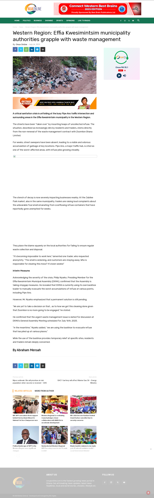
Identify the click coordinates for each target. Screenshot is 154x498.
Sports (59, 20)
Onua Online (21, 44)
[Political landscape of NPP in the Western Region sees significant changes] (26, 435)
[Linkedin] (31, 49)
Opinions (70, 20)
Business (38, 20)
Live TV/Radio (84, 20)
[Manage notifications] (148, 493)
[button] (138, 20)
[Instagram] (125, 20)
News (21, 27)
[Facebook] (121, 20)
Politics (26, 20)
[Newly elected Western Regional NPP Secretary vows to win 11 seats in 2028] (55, 435)
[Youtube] (133, 20)
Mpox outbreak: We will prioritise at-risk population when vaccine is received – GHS (30, 381)
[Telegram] (37, 49)
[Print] (42, 49)
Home (16, 20)
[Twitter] (129, 20)
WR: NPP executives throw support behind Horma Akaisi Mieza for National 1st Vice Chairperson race (25, 418)
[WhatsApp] (26, 49)
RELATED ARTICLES (23, 391)
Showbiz (49, 20)
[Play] (119, 76)
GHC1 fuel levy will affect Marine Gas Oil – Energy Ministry (77, 381)
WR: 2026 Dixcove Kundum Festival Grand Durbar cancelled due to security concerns (82, 418)
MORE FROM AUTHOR (44, 391)
